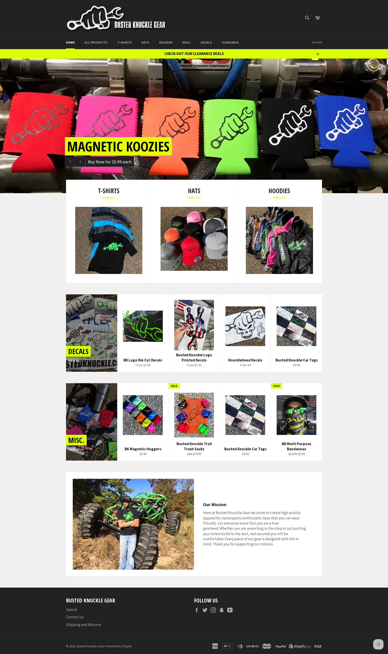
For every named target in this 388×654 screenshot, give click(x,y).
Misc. (187, 42)
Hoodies (166, 42)
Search (71, 609)
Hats (145, 42)
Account (317, 42)
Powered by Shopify (118, 646)
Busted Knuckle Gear (90, 646)
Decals (206, 42)
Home (70, 42)
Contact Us (75, 617)
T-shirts (124, 42)
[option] (194, 126)
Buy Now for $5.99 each (110, 161)
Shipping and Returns (83, 624)
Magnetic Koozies (118, 146)
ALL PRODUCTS (96, 42)
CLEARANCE (230, 42)
